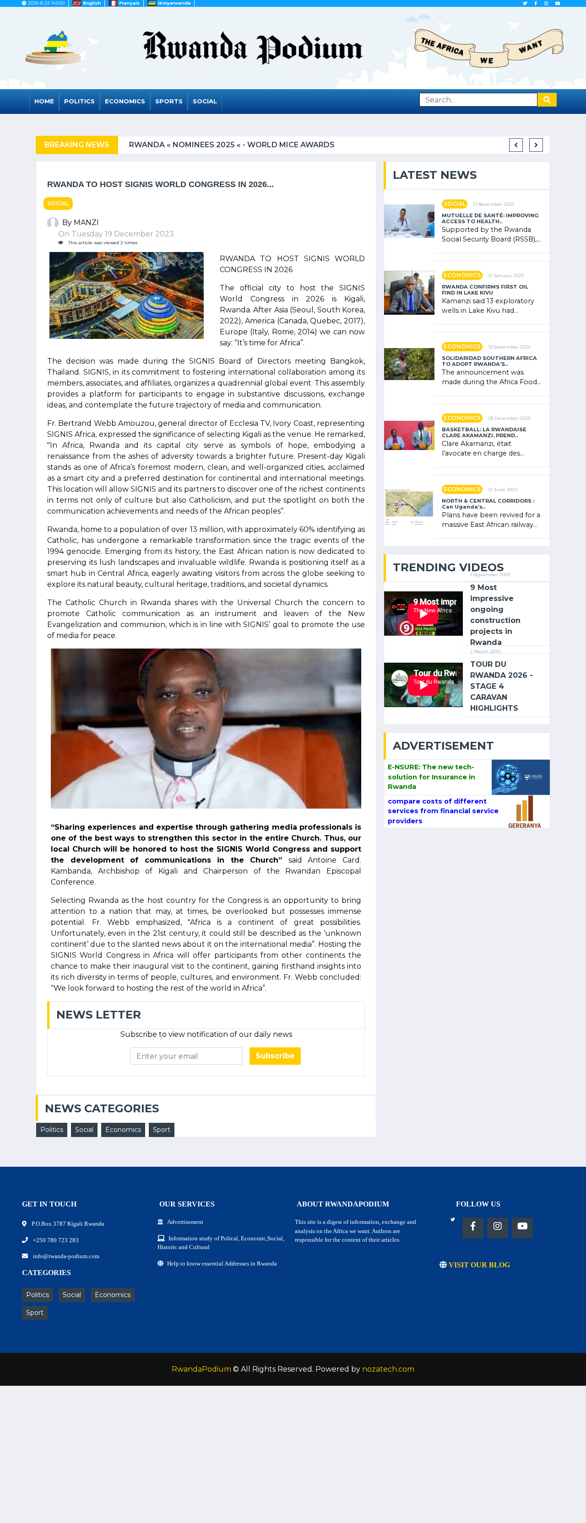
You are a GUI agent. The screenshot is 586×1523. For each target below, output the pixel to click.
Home (44, 101)
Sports (169, 101)
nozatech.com (388, 1369)
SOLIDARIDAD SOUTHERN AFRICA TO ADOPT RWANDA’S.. (489, 361)
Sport (161, 1130)
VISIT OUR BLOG (478, 1265)
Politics (79, 101)
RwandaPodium (201, 1369)
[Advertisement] (274, 1459)
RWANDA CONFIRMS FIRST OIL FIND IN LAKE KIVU (485, 290)
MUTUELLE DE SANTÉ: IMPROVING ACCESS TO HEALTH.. (490, 219)
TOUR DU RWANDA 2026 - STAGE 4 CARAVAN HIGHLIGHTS (501, 686)
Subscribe (275, 1055)
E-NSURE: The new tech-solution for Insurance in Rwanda (431, 777)
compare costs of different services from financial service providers (443, 811)
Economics (125, 101)
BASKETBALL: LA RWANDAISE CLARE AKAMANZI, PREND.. (484, 433)
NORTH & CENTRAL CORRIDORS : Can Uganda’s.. (488, 504)
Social (205, 101)
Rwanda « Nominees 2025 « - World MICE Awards (224, 144)
